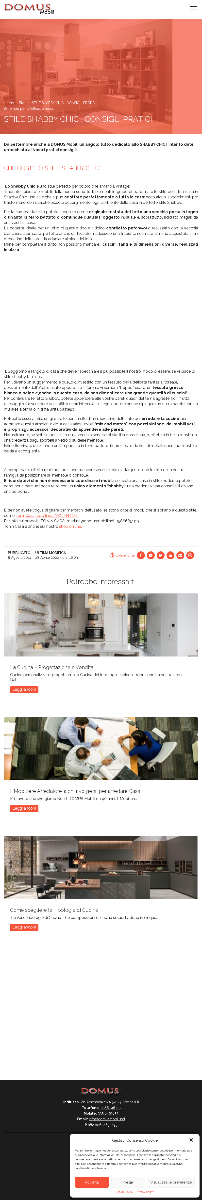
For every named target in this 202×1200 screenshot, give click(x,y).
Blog (23, 103)
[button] (192, 1140)
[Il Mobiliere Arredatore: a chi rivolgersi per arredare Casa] (101, 748)
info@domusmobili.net (107, 1119)
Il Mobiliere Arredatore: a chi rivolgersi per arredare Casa (75, 791)
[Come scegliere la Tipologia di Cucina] (101, 867)
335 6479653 (108, 1113)
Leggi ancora (24, 689)
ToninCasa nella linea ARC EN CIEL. (47, 515)
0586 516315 (110, 1108)
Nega (128, 1182)
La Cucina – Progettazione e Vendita (51, 667)
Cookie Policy (124, 1192)
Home (9, 103)
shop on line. (70, 526)
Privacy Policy (145, 1192)
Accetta (92, 1182)
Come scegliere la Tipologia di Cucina (54, 910)
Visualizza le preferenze (171, 1182)
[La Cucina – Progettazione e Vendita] (101, 624)
